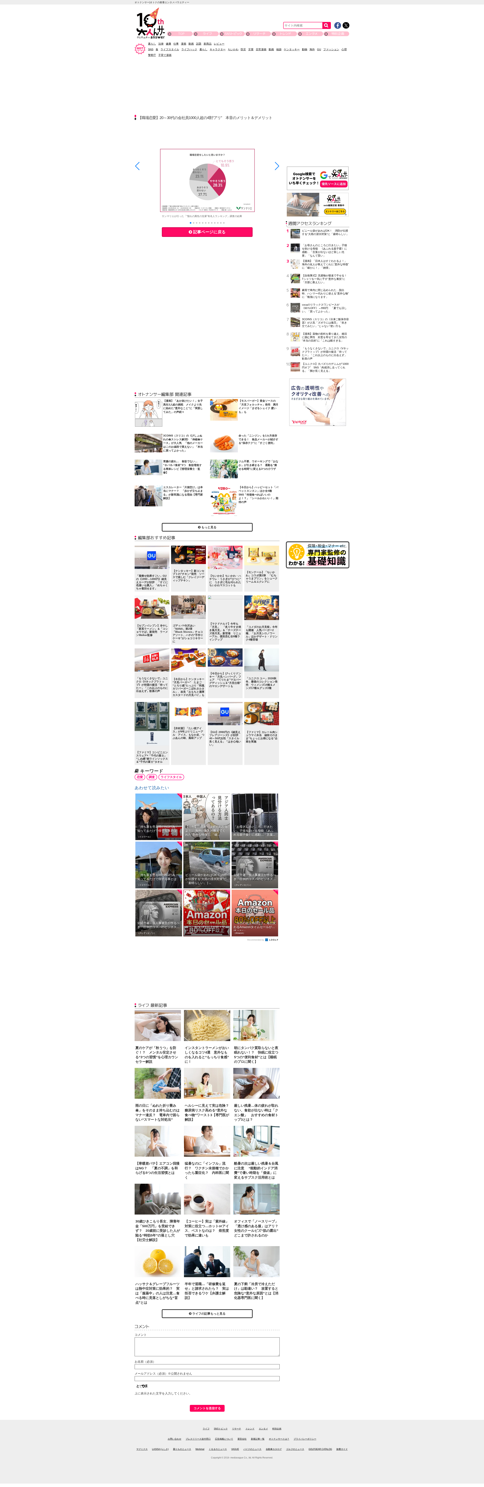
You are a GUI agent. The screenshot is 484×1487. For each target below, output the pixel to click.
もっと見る (208, 527)
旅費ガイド (342, 1449)
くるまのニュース (218, 1449)
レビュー (219, 43)
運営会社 (242, 1439)
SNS (150, 49)
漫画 (183, 43)
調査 (152, 777)
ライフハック (189, 49)
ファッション (331, 49)
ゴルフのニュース (295, 1449)
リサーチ (260, 33)
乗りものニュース (182, 1449)
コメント (141, 1334)
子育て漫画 (164, 55)
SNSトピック (233, 33)
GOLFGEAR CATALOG (320, 1449)
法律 (161, 43)
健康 (168, 43)
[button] (190, 223)
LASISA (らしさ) (160, 1449)
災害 (251, 49)
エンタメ (312, 33)
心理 (344, 49)
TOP (181, 33)
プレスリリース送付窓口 (198, 1439)
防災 (243, 49)
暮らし (152, 43)
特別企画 (337, 33)
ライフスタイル (170, 49)
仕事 (176, 43)
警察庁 (152, 55)
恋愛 (140, 777)
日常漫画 (261, 49)
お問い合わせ (174, 1439)
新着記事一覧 (257, 1439)
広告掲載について (224, 1439)
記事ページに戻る (209, 232)
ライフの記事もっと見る (209, 1313)
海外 (312, 49)
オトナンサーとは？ (279, 1439)
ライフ (207, 33)
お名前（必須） (145, 1361)
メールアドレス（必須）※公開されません (163, 1373)
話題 (198, 43)
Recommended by (256, 940)
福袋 (279, 49)
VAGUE (235, 1449)
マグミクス (142, 1449)
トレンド (285, 33)
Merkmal (199, 1449)
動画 (191, 43)
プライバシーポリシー (305, 1439)
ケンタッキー (292, 49)
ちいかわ (233, 49)
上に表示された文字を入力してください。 (163, 1393)
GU (319, 49)
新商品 (208, 43)
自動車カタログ (274, 1449)
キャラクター (218, 49)
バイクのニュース (252, 1449)
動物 (304, 49)
